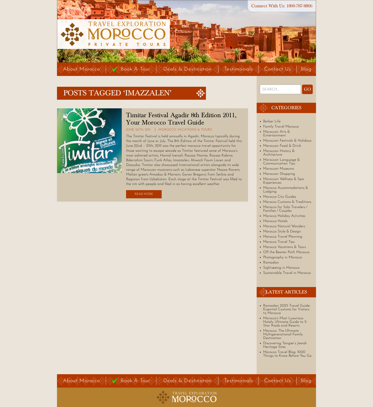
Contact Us (277, 69)
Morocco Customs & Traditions (287, 202)
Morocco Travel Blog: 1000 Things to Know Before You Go (287, 354)
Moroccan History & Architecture (279, 152)
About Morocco (81, 69)
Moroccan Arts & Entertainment (276, 133)
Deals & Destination (187, 69)
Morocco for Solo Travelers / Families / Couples (285, 209)
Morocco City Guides (279, 197)
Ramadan (271, 262)
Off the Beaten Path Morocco (286, 252)
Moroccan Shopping (279, 174)
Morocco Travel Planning (282, 236)
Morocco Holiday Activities (284, 216)
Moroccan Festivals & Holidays (287, 140)
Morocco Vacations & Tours (185, 129)
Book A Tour (135, 69)
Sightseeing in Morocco (281, 268)
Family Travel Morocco (281, 126)
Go (307, 89)
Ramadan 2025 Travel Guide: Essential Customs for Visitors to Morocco (286, 309)
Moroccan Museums (278, 168)
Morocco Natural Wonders (284, 226)
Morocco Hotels (275, 221)
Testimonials (238, 69)
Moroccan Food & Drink (282, 146)
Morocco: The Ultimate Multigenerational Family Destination (283, 334)
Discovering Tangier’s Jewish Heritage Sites (285, 345)
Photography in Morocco (282, 257)
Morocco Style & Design (282, 231)
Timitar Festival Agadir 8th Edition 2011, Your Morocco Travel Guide (181, 118)
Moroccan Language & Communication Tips (281, 161)
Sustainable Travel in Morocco (287, 273)
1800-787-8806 (299, 6)
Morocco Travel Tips (279, 242)
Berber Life (272, 121)
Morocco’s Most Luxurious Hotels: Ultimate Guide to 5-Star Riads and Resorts (285, 321)
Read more (144, 194)
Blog (306, 69)
